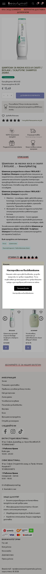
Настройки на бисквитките (23, 293)
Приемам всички (23, 288)
